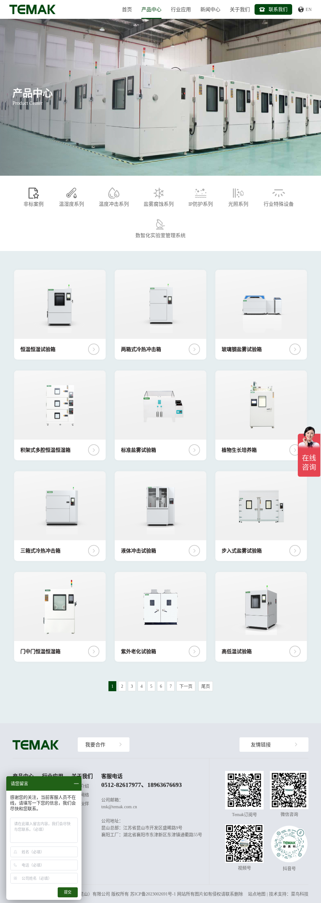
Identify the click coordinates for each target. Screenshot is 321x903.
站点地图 (257, 894)
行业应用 (181, 9)
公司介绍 (80, 786)
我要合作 (95, 744)
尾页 (205, 686)
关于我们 (240, 9)
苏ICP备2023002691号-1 (153, 894)
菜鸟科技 (299, 894)
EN (309, 9)
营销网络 (80, 795)
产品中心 (151, 9)
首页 (127, 9)
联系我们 (278, 9)
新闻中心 (210, 9)
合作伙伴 (80, 803)
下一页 (185, 686)
